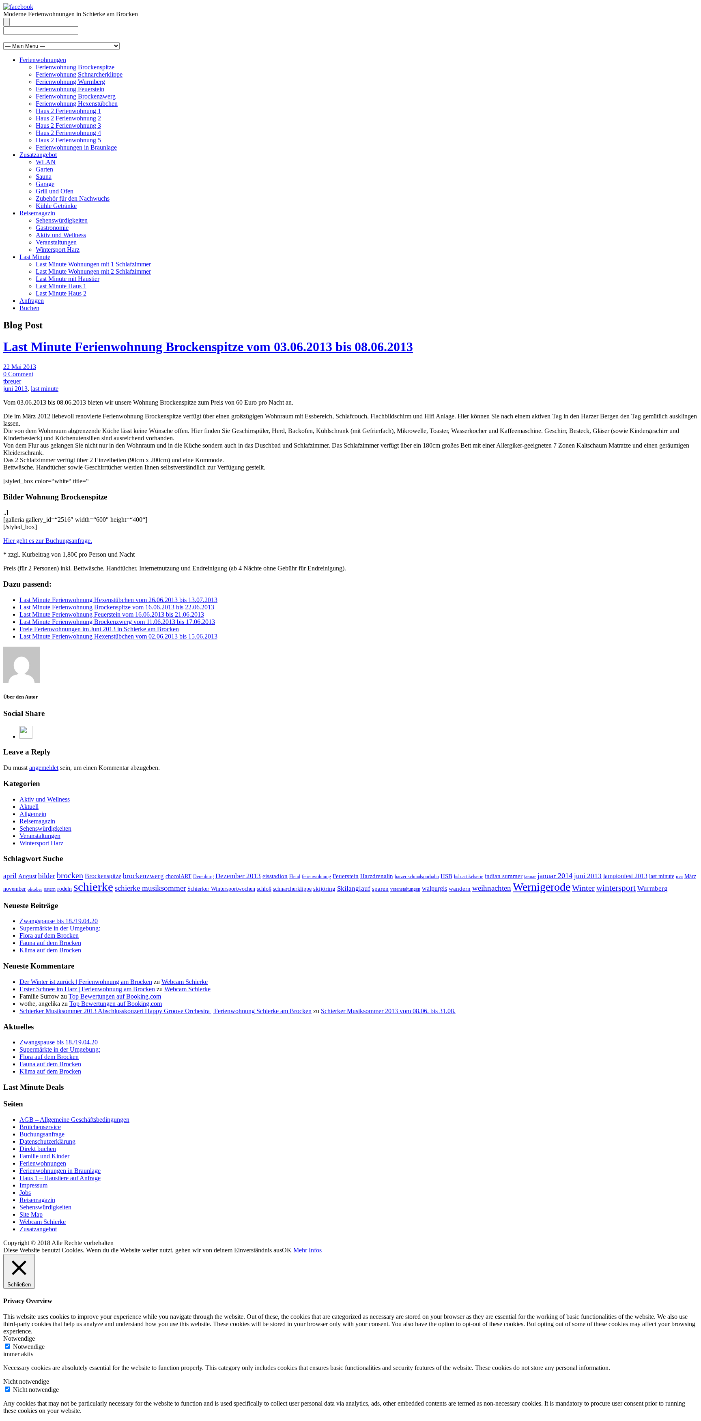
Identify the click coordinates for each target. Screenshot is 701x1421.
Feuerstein (346, 876)
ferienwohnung (316, 876)
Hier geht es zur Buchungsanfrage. (47, 540)
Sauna (44, 176)
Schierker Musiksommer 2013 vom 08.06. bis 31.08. (388, 1010)
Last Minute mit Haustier (67, 278)
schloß (264, 889)
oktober (35, 889)
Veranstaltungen (56, 242)
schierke (93, 886)
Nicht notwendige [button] (26, 1381)
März (690, 876)
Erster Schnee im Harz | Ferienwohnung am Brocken (87, 989)
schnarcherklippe (292, 889)
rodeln (64, 889)
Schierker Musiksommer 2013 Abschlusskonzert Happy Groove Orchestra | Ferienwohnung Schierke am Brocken (165, 1010)
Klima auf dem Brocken (50, 950)
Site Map (31, 1214)
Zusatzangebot (38, 154)
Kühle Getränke (56, 205)
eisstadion (275, 876)
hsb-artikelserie (468, 876)
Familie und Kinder (44, 1156)
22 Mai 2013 (19, 366)
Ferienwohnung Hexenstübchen (77, 103)
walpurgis (434, 888)
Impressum (33, 1185)
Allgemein (32, 813)
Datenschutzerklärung (47, 1141)
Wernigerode (541, 887)
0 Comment (18, 374)
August (27, 876)
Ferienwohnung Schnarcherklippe (79, 74)
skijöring (324, 888)
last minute (44, 388)
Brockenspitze (103, 875)
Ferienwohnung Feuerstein (70, 89)
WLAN (46, 162)
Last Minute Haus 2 (61, 293)
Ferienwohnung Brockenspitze (75, 67)
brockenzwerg (143, 876)
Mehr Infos (307, 1250)
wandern (460, 888)
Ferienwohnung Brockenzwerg (76, 96)
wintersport (616, 887)
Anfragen (31, 300)
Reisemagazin (37, 213)
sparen (380, 888)
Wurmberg (652, 888)
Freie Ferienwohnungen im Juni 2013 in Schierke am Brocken (99, 629)
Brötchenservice (40, 1126)
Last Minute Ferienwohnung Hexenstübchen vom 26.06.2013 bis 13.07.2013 (118, 599)
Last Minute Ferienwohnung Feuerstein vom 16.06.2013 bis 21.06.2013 (111, 614)
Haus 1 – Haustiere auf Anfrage (60, 1178)
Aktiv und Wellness (61, 234)
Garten (44, 169)
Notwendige (29, 1346)
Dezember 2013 (238, 876)
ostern (50, 889)
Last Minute (34, 256)
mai (679, 876)
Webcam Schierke (184, 981)
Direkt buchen (37, 1148)
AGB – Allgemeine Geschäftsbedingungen (74, 1119)
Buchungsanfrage (42, 1134)
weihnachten (491, 888)
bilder (46, 876)
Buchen (29, 307)
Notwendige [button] (19, 1338)
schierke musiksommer (150, 888)
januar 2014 (555, 876)
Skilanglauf (353, 888)
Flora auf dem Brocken (49, 935)
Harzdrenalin (376, 876)
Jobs (25, 1192)
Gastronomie (52, 227)
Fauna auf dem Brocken (50, 942)
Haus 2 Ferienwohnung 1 (68, 110)
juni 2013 (15, 388)
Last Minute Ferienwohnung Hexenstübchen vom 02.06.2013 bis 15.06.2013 (118, 636)
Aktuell (29, 806)
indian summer (504, 876)
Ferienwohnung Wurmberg (70, 81)
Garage (45, 183)
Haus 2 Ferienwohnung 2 (68, 118)
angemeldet (43, 767)
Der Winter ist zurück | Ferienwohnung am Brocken (85, 981)
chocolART (178, 876)
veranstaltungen (405, 889)
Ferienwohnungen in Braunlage (76, 147)
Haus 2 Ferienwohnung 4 (68, 132)
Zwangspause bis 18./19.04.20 (58, 920)
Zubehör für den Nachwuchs (73, 198)
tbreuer (12, 381)
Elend (294, 876)
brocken (70, 875)
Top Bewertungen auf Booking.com (115, 996)
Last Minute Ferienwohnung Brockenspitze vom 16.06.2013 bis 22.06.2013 (116, 607)
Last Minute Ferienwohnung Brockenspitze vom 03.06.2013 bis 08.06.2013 (208, 346)
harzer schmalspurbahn (417, 876)
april (10, 876)
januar (530, 876)
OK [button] (287, 1250)
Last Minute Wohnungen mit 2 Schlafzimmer (93, 271)
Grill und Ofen (54, 191)
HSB (446, 876)
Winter (583, 887)
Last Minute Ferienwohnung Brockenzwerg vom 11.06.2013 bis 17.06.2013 (117, 621)
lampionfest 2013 (625, 875)
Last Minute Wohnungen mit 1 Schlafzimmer (93, 264)
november (14, 889)
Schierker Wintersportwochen (221, 889)
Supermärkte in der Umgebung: (59, 928)
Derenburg (203, 876)
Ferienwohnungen (42, 59)
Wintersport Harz (58, 249)
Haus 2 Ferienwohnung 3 (68, 125)
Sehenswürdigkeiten (62, 220)
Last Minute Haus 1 (61, 286)
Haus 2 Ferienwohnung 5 (68, 140)
